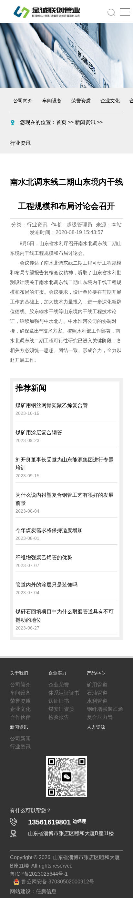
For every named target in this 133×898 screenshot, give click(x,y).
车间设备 (52, 100)
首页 (56, 122)
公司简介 (23, 100)
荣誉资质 (81, 100)
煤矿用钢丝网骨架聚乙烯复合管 (51, 382)
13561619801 (57, 826)
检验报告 (57, 716)
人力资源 (96, 727)
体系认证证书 (62, 689)
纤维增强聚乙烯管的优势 (43, 545)
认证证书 (57, 698)
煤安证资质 (59, 707)
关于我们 (19, 668)
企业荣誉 (57, 680)
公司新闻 (19, 739)
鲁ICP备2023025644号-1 (35, 880)
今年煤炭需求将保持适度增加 (49, 516)
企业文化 (110, 100)
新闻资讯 (77, 122)
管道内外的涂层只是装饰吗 (46, 574)
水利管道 (96, 698)
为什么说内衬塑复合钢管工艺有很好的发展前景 (64, 483)
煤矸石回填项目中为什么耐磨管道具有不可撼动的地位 (64, 608)
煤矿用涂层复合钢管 (38, 411)
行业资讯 (103, 122)
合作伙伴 (19, 716)
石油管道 (96, 689)
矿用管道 (96, 680)
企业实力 (57, 668)
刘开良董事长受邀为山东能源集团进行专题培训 (64, 445)
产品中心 (96, 668)
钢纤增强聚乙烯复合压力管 (105, 712)
